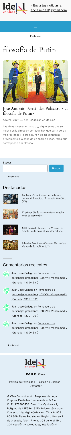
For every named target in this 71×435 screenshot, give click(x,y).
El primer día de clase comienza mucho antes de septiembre (43, 214)
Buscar (7, 162)
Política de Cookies (49, 381)
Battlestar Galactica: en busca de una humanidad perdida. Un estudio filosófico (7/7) (44, 198)
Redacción (35, 119)
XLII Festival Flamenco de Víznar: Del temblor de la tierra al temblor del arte (42, 230)
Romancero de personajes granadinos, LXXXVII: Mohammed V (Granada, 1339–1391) (39, 278)
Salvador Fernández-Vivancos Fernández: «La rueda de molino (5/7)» (44, 245)
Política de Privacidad (22, 381)
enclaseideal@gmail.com (49, 10)
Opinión (50, 119)
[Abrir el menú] (35, 26)
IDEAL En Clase (35, 374)
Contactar (36, 385)
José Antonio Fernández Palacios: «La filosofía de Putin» (35, 111)
